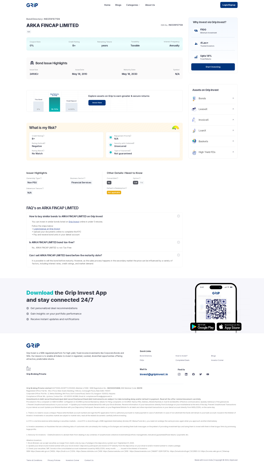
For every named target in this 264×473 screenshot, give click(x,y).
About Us (150, 5)
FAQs (142, 360)
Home (107, 5)
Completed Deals (182, 360)
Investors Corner (72, 460)
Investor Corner (217, 360)
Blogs (118, 5)
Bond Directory (34, 19)
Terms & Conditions (34, 460)
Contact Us (89, 460)
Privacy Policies (54, 460)
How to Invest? (182, 356)
